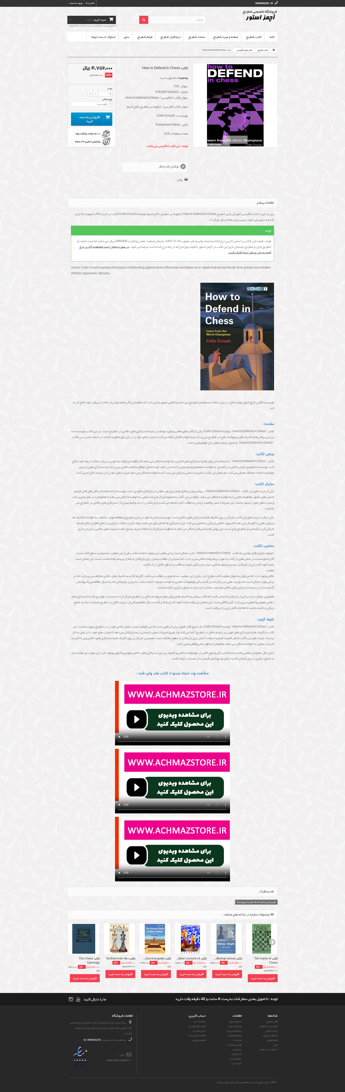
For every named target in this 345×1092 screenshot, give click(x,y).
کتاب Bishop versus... (228, 958)
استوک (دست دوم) (103, 37)
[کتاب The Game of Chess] (262, 939)
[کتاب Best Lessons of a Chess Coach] (190, 939)
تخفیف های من (199, 1040)
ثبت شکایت (236, 1054)
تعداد (109, 88)
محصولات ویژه (235, 1021)
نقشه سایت (236, 1063)
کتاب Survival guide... (157, 958)
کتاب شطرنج (253, 37)
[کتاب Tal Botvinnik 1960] (119, 939)
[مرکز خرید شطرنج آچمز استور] (244, 16)
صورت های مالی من (197, 1026)
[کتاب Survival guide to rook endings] (155, 939)
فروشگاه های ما (235, 1035)
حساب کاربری (197, 1015)
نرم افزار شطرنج (170, 37)
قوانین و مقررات (234, 1044)
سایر (126, 37)
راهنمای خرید (236, 1058)
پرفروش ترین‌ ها (234, 1030)
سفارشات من (200, 1021)
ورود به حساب (75, 3)
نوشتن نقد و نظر (169, 166)
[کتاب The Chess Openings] (84, 939)
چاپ (179, 180)
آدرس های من (199, 1030)
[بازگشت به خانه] (273, 50)
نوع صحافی (107, 99)
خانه (272, 37)
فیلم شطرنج (144, 37)
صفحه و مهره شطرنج (225, 37)
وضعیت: (182, 78)
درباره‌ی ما (237, 1049)
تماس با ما (90, 3)
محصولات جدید (235, 1026)
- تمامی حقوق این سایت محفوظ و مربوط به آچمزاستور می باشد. (243, 1082)
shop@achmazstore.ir (118, 1060)
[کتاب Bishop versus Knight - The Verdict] (226, 939)
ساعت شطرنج (196, 37)
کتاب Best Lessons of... (191, 958)
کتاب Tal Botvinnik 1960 (120, 958)
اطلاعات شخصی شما (197, 1035)
